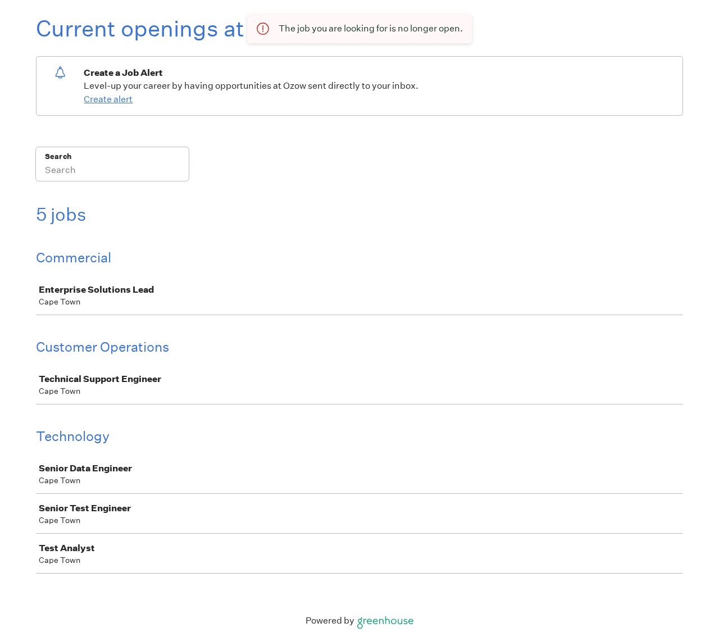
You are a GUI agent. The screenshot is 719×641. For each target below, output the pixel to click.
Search (58, 156)
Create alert (108, 99)
